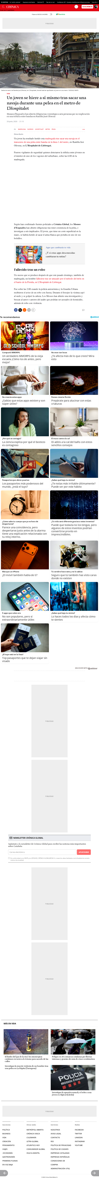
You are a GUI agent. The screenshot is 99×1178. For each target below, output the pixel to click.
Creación (6, 1141)
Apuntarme (84, 852)
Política (6, 1130)
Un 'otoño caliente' (15, 2)
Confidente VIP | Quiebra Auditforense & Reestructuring (73, 2)
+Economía (7, 1153)
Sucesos (30, 129)
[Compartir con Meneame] (24, 310)
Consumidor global (36, 1149)
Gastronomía (8, 1157)
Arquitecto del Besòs (29, 2)
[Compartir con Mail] (29, 310)
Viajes (4, 1149)
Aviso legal (56, 1133)
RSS (52, 1141)
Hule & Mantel (33, 1153)
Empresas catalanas (60, 1153)
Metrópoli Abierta (35, 1130)
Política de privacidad (61, 1145)
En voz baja (7, 1164)
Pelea (54, 129)
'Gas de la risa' (50, 2)
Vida (8, 93)
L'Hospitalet (39, 129)
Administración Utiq (60, 1168)
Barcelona (22, 129)
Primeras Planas (10, 1161)
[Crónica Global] (40, 6)
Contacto (55, 1137)
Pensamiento (8, 1145)
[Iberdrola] (60, 14)
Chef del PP (40, 2)
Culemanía (31, 1137)
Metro (47, 129)
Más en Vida (10, 1023)
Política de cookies (59, 1149)
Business (6, 1133)
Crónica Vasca (33, 1133)
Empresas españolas (60, 1157)
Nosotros (55, 1130)
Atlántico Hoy (33, 1145)
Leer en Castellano (7, 10)
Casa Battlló (95, 2)
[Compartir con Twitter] (20, 310)
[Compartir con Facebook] (16, 310)
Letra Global (32, 1141)
